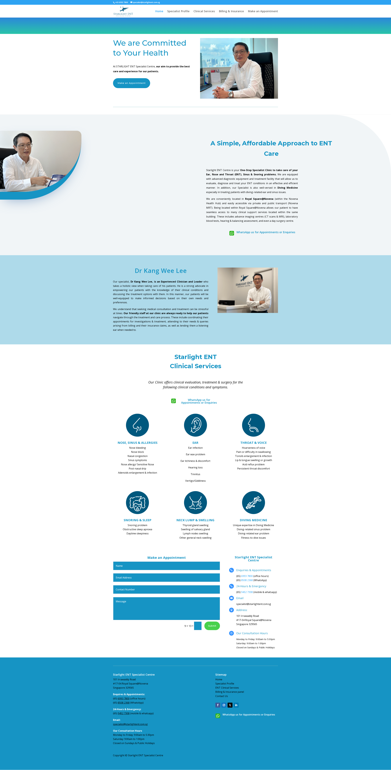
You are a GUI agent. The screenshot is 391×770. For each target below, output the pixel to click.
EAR (195, 443)
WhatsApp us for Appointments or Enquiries (265, 232)
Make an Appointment (263, 11)
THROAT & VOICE (253, 443)
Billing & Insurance (231, 11)
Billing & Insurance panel (229, 691)
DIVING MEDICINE (253, 520)
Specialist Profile (178, 11)
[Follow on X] (230, 705)
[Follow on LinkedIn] (236, 705)
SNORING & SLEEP (137, 520)
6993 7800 (247, 576)
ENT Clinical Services (227, 687)
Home (159, 11)
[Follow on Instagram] (223, 705)
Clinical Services (204, 11)
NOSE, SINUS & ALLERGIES (137, 443)
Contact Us (221, 696)
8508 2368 (247, 580)
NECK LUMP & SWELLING (195, 520)
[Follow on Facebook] (217, 705)
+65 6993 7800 (121, 2)
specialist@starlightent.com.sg (130, 724)
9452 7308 (247, 592)
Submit (212, 625)
